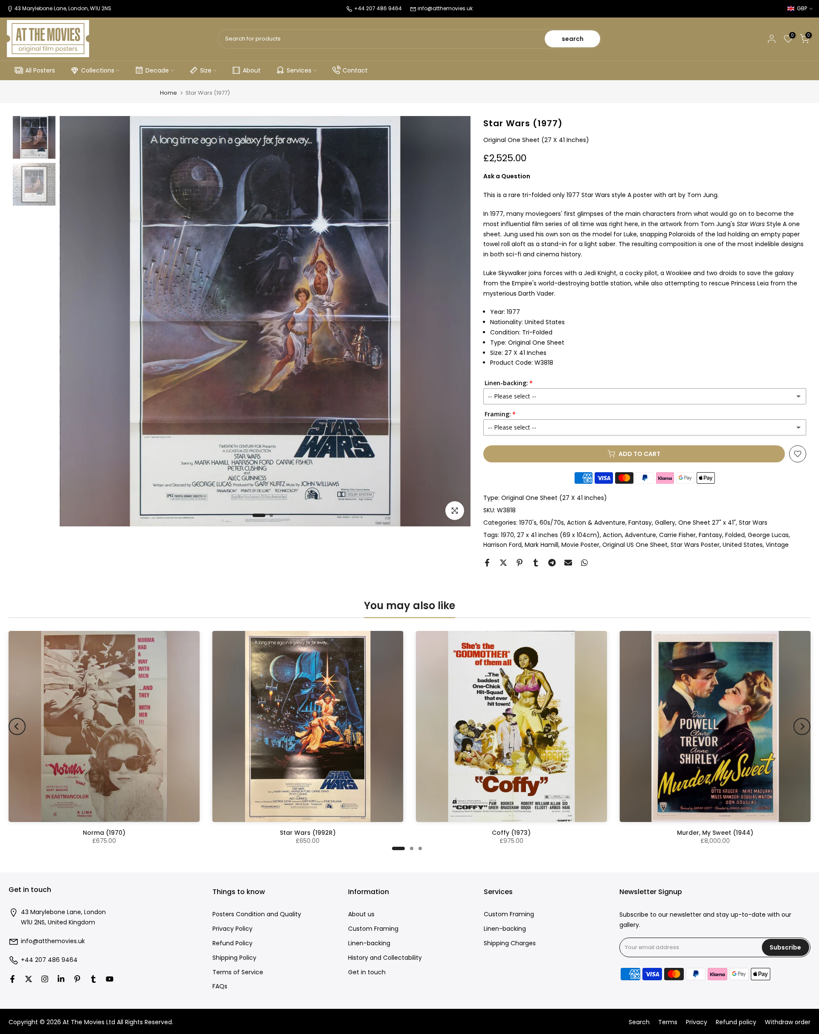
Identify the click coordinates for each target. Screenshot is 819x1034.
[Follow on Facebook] (12, 979)
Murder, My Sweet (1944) (715, 832)
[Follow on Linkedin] (61, 979)
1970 (507, 535)
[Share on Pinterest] (519, 562)
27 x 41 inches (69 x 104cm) (558, 535)
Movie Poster (580, 544)
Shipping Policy (234, 958)
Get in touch (367, 972)
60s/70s (552, 522)
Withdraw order (787, 1022)
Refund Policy (232, 943)
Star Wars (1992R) (308, 832)
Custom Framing (373, 929)
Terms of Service (237, 972)
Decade (157, 70)
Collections (97, 70)
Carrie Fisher (677, 535)
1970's (528, 522)
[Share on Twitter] (503, 562)
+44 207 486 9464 (49, 960)
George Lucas (768, 535)
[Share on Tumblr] (536, 562)
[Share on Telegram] (552, 562)
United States (743, 544)
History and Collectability (385, 958)
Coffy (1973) (511, 832)
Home (168, 93)
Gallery (665, 522)
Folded (735, 535)
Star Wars (753, 522)
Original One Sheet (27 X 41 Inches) (554, 498)
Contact (355, 70)
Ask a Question (506, 176)
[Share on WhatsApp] (584, 562)
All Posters (40, 70)
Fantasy (640, 522)
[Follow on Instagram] (45, 979)
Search (639, 1022)
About (252, 70)
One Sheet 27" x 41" (707, 522)
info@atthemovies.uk (445, 8)
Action (612, 535)
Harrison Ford (502, 544)
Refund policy (736, 1022)
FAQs (219, 986)
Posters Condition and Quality (256, 914)
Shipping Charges (510, 943)
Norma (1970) (104, 832)
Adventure (640, 535)
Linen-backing (369, 943)
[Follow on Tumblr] (93, 979)
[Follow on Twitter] (28, 979)
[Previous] (17, 726)
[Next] (801, 726)
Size (206, 70)
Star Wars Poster (695, 544)
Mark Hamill (541, 544)
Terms (667, 1022)
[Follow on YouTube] (109, 979)
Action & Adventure (596, 522)
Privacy (696, 1022)
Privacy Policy (232, 929)
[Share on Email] (568, 562)
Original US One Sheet (635, 544)
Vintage (777, 544)
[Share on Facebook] (487, 562)
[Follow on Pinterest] (77, 979)
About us (361, 914)
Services (299, 70)
